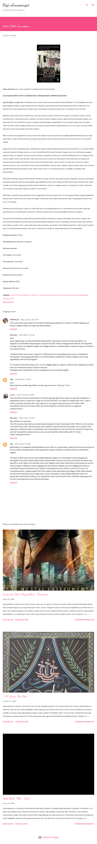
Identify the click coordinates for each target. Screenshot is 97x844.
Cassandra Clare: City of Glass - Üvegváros (25, 594)
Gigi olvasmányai (16, 4)
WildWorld (14, 320)
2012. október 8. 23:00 (25, 395)
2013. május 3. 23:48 (22, 444)
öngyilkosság (66, 295)
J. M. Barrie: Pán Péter (15, 696)
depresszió (25, 295)
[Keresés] (87, 4)
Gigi (11, 379)
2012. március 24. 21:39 (29, 320)
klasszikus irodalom (49, 295)
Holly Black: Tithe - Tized (16, 798)
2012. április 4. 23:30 (23, 379)
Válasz (13, 329)
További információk (84, 620)
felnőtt (35, 295)
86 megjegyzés (21, 620)
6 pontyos (15, 295)
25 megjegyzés (21, 722)
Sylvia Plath (8, 298)
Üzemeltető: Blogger (50, 837)
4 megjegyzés (21, 824)
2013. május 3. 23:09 (26, 418)
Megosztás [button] (8, 302)
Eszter (12, 395)
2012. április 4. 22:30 (27, 335)
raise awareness (80, 295)
